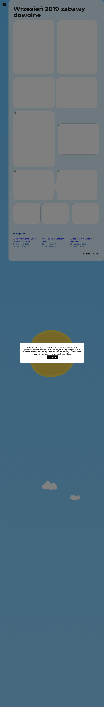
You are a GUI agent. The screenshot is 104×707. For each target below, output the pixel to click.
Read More (65, 354)
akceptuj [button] (52, 357)
